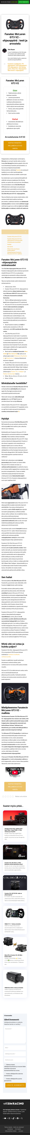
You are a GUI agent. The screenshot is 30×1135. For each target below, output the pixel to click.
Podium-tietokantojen (9, 374)
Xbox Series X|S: (13, 353)
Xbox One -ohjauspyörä (19, 69)
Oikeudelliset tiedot (10, 1131)
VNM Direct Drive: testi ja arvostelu (14, 987)
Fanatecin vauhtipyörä (14, 64)
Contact (21, 1131)
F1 (19, 411)
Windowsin (17, 356)
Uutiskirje (10, 1129)
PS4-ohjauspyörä (21, 65)
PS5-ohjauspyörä (13, 67)
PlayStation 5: (10, 358)
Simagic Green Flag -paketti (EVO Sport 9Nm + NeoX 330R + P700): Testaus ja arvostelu (13, 830)
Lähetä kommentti (15, 1085)
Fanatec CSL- (14, 371)
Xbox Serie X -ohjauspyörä (16, 70)
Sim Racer (11, 49)
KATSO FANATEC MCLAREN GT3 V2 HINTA (15, 145)
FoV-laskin (18, 1129)
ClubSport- (21, 371)
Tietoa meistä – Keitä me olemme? (14, 1127)
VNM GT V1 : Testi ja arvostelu (13, 924)
